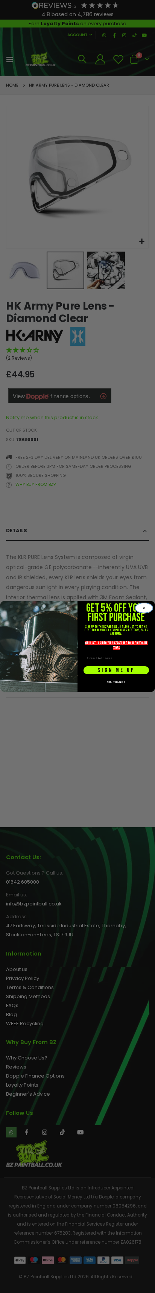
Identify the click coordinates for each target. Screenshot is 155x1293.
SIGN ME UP (116, 670)
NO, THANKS (116, 682)
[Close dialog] (144, 608)
